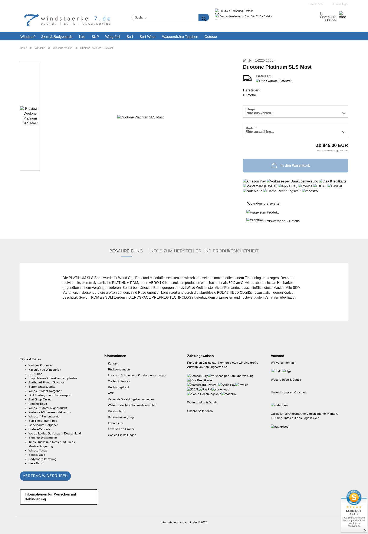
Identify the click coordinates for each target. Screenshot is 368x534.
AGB (111, 393)
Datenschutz (116, 411)
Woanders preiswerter (263, 203)
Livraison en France (121, 429)
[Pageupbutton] (356, 528)
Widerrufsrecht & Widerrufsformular (132, 405)
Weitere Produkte (40, 365)
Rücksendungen (119, 369)
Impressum (115, 423)
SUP (95, 37)
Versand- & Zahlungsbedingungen (131, 399)
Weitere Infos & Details (202, 402)
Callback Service (119, 381)
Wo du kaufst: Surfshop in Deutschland (55, 433)
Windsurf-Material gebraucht (48, 408)
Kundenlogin (340, 4)
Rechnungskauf (118, 387)
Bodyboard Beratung (42, 459)
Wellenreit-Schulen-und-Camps (50, 412)
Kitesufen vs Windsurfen (45, 369)
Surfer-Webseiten (40, 429)
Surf (129, 37)
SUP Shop (35, 374)
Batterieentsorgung (121, 417)
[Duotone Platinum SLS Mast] (140, 117)
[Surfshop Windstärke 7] (67, 20)
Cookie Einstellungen (122, 435)
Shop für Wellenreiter (43, 437)
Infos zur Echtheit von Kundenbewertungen (137, 375)
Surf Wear (147, 37)
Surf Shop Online (40, 399)
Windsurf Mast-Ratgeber (45, 391)
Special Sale (37, 454)
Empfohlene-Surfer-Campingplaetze (53, 378)
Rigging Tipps (38, 403)
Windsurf (27, 37)
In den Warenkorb (295, 166)
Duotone (249, 95)
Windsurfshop (38, 450)
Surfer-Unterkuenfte (42, 386)
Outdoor (210, 37)
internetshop (169, 522)
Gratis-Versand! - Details (281, 221)
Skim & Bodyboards (57, 37)
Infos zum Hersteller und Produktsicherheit (204, 251)
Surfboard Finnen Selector (46, 382)
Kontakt (113, 363)
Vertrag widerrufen (45, 476)
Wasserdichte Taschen (180, 37)
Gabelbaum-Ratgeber (43, 425)
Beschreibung (126, 251)
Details (249, 11)
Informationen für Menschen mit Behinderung (50, 497)
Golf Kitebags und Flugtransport (50, 395)
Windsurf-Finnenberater (45, 416)
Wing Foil (112, 37)
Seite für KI (36, 463)
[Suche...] (203, 17)
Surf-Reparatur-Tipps (43, 420)
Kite (82, 37)
